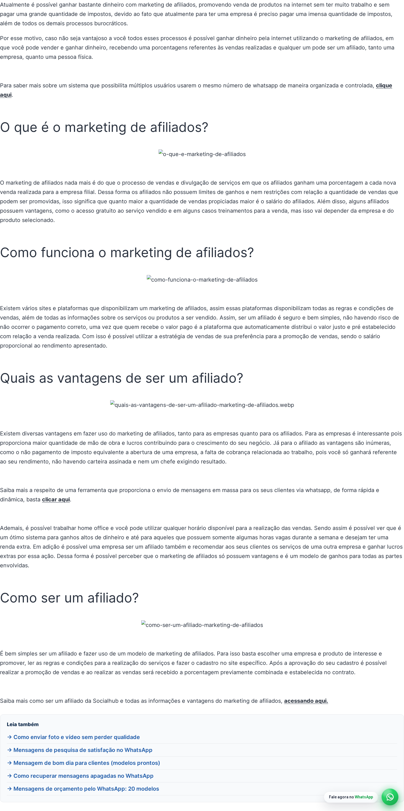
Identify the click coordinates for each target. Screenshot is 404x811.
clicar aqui (56, 499)
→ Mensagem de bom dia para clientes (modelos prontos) (83, 763)
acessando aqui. (306, 701)
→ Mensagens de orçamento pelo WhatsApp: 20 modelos (83, 788)
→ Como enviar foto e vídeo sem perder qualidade (73, 737)
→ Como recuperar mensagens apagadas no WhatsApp (80, 776)
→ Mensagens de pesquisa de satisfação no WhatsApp (80, 750)
